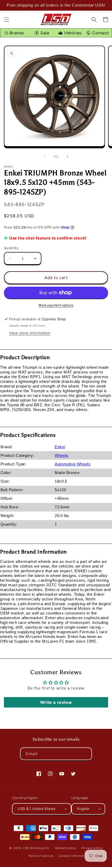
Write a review (56, 702)
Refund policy (65, 848)
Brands (16, 32)
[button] (6, 19)
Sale (44, 32)
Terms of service (40, 856)
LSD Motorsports (36, 848)
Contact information (74, 856)
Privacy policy (92, 848)
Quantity (11, 248)
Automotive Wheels (72, 464)
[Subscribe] (85, 753)
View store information (29, 333)
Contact (100, 32)
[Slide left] (44, 156)
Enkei (60, 447)
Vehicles (72, 32)
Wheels (62, 455)
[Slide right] (67, 156)
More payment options (56, 305)
